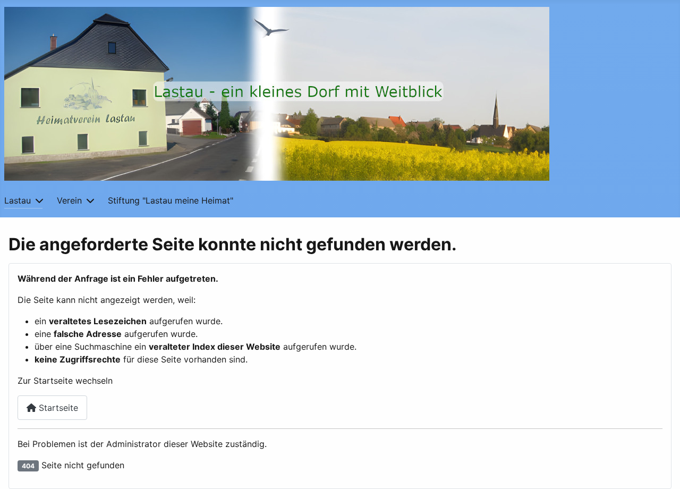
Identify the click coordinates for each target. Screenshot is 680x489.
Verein (69, 200)
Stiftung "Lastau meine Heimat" (170, 200)
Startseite (57, 407)
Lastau (17, 200)
